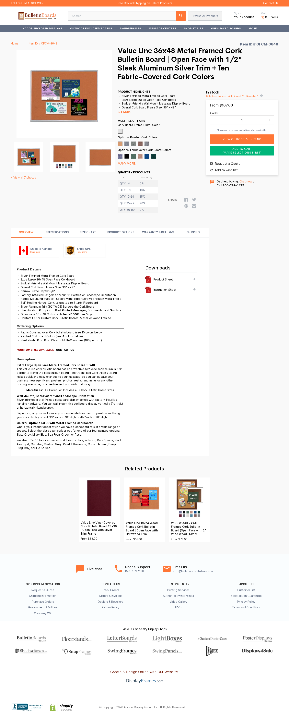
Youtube (275, 707)
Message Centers (162, 28)
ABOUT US (246, 584)
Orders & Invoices (110, 595)
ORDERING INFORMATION (43, 584)
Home (14, 43)
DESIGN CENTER (178, 584)
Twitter (250, 707)
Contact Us (270, 3)
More (253, 28)
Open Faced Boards (226, 28)
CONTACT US (110, 584)
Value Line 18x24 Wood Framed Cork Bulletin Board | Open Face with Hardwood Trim (142, 528)
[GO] (181, 16)
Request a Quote (42, 590)
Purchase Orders (43, 601)
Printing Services (178, 590)
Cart (263, 13)
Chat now (245, 181)
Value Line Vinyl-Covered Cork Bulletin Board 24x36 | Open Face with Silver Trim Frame (99, 528)
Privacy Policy (246, 601)
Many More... (127, 163)
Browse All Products (205, 16)
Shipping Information (42, 595)
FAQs (178, 607)
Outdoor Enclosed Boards (91, 28)
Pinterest (258, 707)
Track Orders (110, 590)
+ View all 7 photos (23, 177)
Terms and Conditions (246, 607)
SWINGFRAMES (130, 28)
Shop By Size (193, 28)
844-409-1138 (33, 3)
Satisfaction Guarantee (246, 595)
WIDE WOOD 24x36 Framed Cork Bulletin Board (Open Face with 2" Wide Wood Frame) (188, 528)
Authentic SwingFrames (178, 595)
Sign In (237, 13)
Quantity (214, 113)
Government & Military (43, 607)
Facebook (241, 707)
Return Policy (110, 607)
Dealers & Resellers (110, 601)
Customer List (246, 590)
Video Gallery (178, 601)
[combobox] (127, 16)
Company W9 (43, 613)
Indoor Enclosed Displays (42, 28)
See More (124, 112)
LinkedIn (267, 707)
